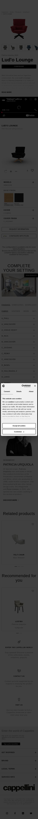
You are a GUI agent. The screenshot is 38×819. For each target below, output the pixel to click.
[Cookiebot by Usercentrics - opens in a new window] (23, 386)
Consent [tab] (7, 391)
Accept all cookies (19, 426)
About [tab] (31, 391)
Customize (18, 432)
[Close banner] (35, 386)
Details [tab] (19, 391)
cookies (11, 402)
